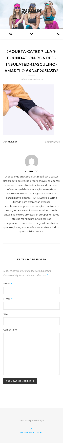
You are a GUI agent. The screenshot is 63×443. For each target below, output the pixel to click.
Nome (7, 283)
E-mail (7, 298)
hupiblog (12, 141)
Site (5, 314)
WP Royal (39, 420)
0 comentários (52, 141)
